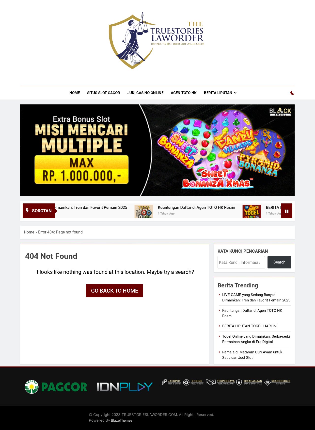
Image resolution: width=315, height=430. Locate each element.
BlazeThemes (121, 420)
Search (279, 262)
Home (29, 232)
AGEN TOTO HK (184, 93)
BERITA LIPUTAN (218, 93)
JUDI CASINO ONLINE (145, 93)
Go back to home (114, 291)
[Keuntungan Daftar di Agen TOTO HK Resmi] (133, 214)
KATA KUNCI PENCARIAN (243, 251)
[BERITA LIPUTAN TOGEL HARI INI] (241, 214)
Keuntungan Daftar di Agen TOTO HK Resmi (186, 207)
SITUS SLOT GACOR (103, 93)
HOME (74, 93)
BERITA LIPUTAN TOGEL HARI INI (249, 326)
